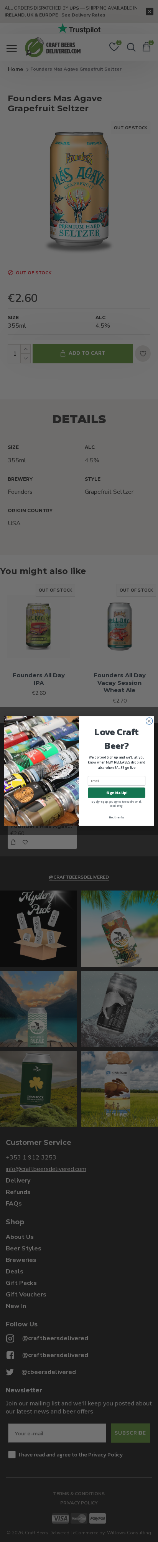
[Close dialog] (149, 721)
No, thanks (116, 817)
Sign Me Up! (116, 792)
